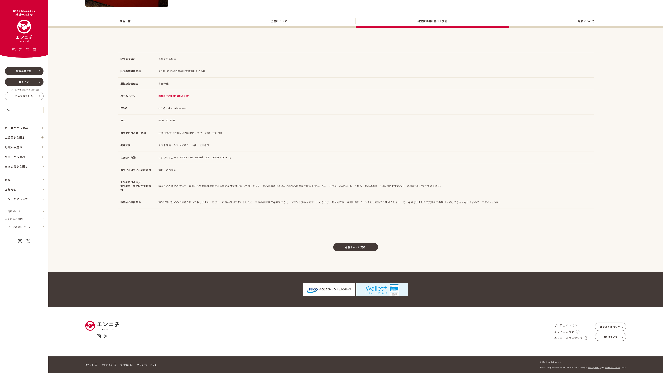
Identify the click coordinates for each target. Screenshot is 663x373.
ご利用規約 (107, 364)
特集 (8, 180)
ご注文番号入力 (24, 96)
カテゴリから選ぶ (16, 128)
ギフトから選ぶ (15, 157)
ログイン (24, 82)
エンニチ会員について (17, 226)
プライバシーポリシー (148, 364)
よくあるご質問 (14, 219)
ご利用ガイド (12, 211)
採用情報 (125, 364)
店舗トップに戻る (355, 247)
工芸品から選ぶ (15, 137)
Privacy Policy (594, 367)
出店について (610, 337)
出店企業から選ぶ (16, 166)
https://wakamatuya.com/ (174, 95)
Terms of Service (612, 367)
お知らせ (10, 189)
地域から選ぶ (13, 147)
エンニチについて (16, 199)
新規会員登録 (24, 71)
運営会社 (90, 364)
